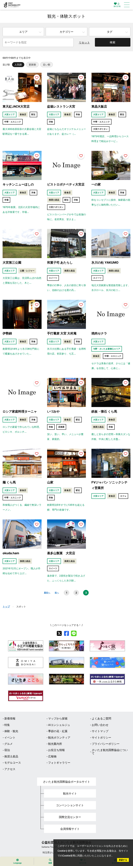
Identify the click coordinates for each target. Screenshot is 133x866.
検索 (112, 42)
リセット (84, 42)
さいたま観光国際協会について (110, 751)
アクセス (9, 769)
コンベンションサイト (70, 805)
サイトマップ (100, 731)
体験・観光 (11, 731)
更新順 (32, 64)
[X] (59, 633)
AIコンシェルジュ (59, 724)
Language (17, 863)
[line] (74, 633)
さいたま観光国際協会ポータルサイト (66, 781)
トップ (6, 606)
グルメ (8, 743)
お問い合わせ (100, 724)
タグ (109, 31)
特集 (7, 724)
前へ (57, 592)
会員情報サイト (70, 828)
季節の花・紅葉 (58, 731)
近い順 (46, 64)
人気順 (18, 64)
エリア (23, 31)
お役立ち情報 (56, 750)
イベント (9, 737)
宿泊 (7, 750)
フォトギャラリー (59, 762)
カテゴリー (66, 31)
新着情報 (9, 718)
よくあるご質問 (101, 718)
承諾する (123, 860)
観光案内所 (55, 743)
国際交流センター (70, 817)
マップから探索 (58, 718)
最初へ (47, 592)
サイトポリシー (101, 737)
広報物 (52, 756)
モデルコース (12, 762)
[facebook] (66, 633)
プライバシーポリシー (105, 743)
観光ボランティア (59, 737)
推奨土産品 (11, 756)
